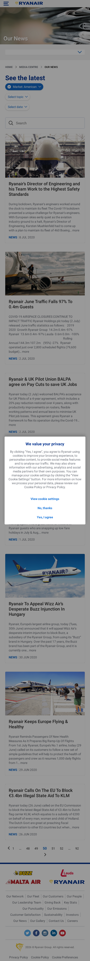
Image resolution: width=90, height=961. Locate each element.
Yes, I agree (45, 517)
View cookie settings (45, 499)
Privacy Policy (55, 487)
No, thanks (45, 508)
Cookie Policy (33, 487)
